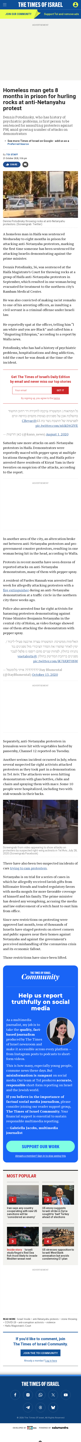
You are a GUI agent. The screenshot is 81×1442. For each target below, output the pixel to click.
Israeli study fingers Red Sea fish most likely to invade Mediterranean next (22, 1254)
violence (50, 1322)
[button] (75, 4)
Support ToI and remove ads (61, 14)
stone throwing (69, 1319)
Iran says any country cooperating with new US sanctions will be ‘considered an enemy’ (22, 1213)
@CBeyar (29, 420)
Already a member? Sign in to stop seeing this (40, 1155)
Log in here (51, 1360)
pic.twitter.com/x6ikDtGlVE (56, 425)
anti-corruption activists (31, 1322)
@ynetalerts (27, 656)
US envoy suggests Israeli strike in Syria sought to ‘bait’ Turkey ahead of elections (55, 1213)
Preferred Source (18, 144)
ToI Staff (12, 154)
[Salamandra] (60, 1427)
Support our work (40, 1146)
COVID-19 (10, 1322)
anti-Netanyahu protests (46, 1319)
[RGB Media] (32, 1427)
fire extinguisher (16, 590)
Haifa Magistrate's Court (18, 1325)
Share (14, 164)
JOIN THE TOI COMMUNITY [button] (40, 1353)
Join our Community (18, 14)
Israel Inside (23, 1319)
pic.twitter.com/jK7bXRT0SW (55, 661)
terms (57, 398)
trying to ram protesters (28, 868)
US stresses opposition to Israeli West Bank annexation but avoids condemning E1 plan (58, 1254)
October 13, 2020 (45, 674)
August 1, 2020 (57, 434)
